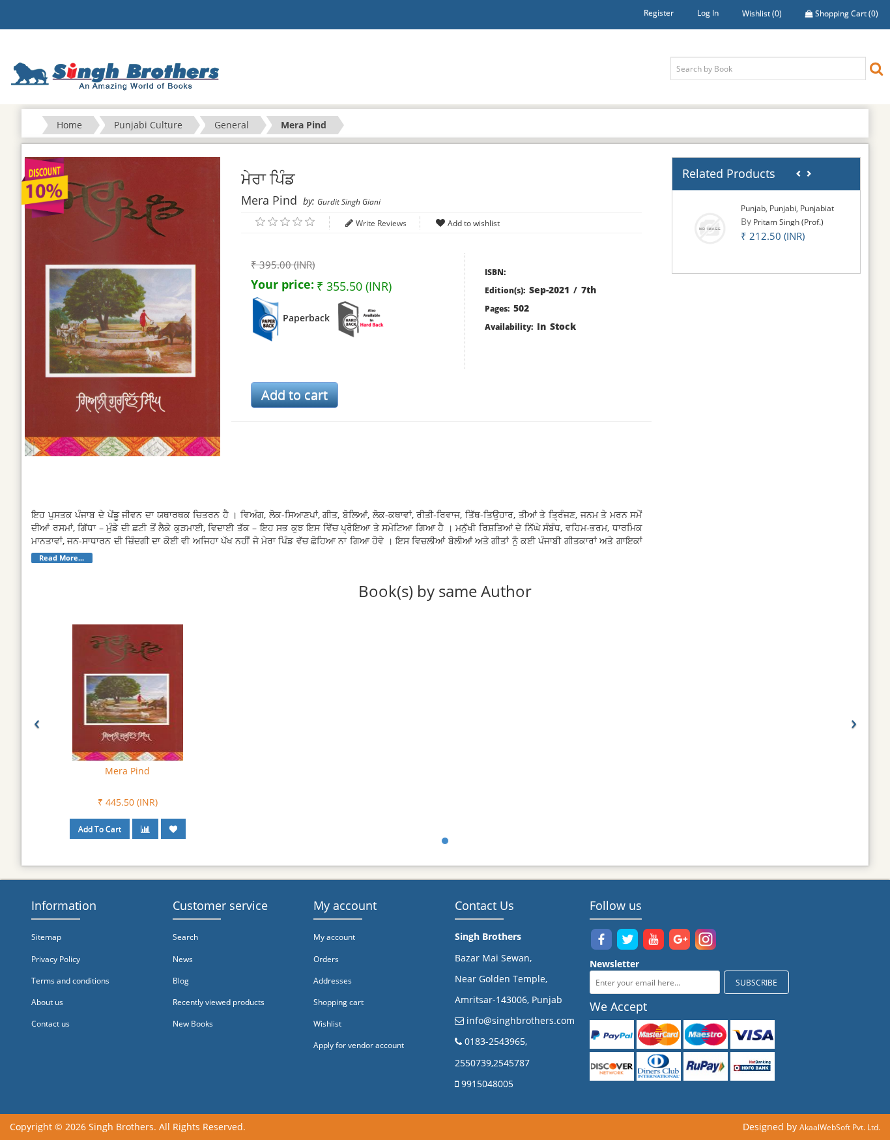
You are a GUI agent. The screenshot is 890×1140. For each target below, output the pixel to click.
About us (47, 1002)
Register (659, 12)
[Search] (876, 68)
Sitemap (46, 937)
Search (185, 937)
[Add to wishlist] (173, 829)
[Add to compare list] (145, 829)
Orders (326, 959)
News (183, 959)
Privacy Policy (55, 959)
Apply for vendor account (358, 1045)
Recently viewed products (219, 1002)
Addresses (332, 980)
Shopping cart (338, 1002)
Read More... (61, 558)
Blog (181, 980)
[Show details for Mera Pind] (127, 691)
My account (334, 937)
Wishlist (327, 1023)
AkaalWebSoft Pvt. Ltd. (839, 1127)
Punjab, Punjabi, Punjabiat (787, 208)
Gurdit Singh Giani (348, 201)
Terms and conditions (70, 980)
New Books (193, 1023)
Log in (708, 12)
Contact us (50, 1023)
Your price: (282, 284)
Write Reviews (381, 223)
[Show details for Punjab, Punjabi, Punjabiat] (709, 227)
